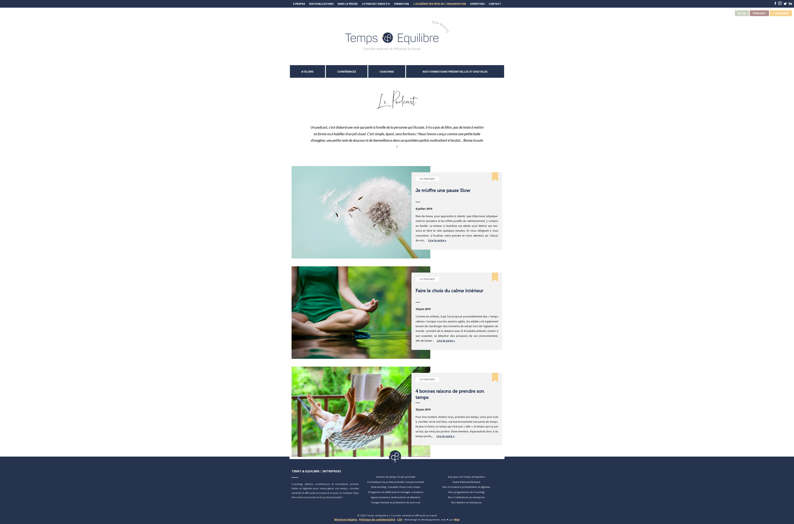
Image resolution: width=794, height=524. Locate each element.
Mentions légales (346, 519)
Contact (495, 3)
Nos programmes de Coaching (466, 492)
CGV (399, 519)
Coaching (386, 71)
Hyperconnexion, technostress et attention (395, 497)
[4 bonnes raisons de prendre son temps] (361, 412)
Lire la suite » (437, 240)
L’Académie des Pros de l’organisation (439, 3)
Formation (401, 3)
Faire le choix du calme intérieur (449, 290)
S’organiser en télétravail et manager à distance (395, 492)
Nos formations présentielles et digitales (455, 71)
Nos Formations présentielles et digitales (466, 486)
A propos (299, 3)
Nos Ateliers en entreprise (466, 502)
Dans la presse (348, 3)
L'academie (781, 13)
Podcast (759, 13)
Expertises (477, 3)
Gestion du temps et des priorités (395, 476)
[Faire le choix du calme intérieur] (361, 312)
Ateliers (307, 71)
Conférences (346, 71)
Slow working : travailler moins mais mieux (395, 486)
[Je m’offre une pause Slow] (361, 212)
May (457, 519)
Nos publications (321, 3)
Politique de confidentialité (377, 519)
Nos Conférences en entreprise (466, 497)
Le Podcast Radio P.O (376, 3)
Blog (742, 13)
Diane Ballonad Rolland (466, 481)
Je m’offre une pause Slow (443, 190)
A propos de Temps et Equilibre (466, 476)
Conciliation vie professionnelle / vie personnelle (395, 481)
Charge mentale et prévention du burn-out (395, 502)
